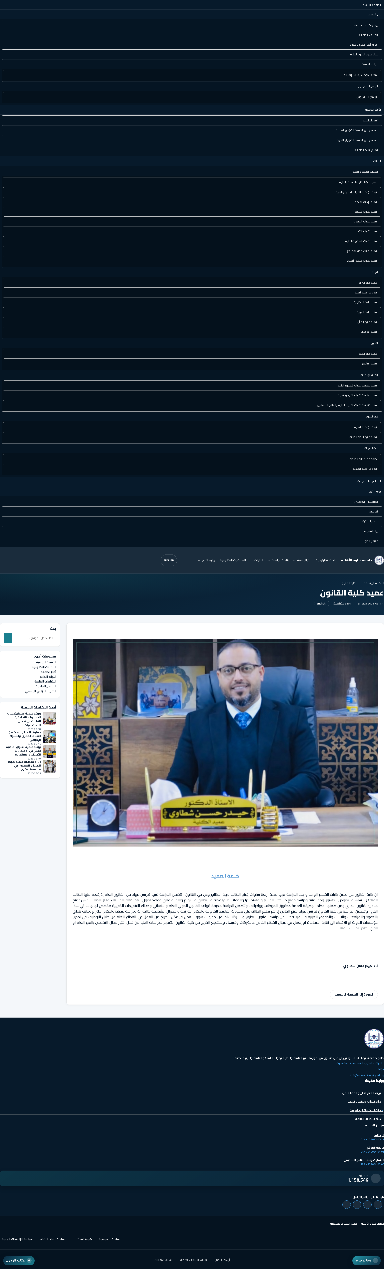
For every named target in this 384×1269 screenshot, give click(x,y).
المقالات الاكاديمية (44, 667)
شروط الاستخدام (82, 1239)
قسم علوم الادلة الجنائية (363, 436)
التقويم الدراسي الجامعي (40, 691)
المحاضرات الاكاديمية (369, 481)
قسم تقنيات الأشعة (365, 211)
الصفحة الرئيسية (372, 4)
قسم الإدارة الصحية (366, 201)
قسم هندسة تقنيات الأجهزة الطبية (357, 385)
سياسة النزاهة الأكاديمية (17, 1239)
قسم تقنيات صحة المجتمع (362, 250)
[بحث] (8, 638)
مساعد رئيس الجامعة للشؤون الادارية (357, 140)
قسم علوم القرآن (367, 321)
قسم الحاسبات (369, 331)
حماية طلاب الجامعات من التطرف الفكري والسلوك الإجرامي (25, 736)
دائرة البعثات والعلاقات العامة (365, 1101)
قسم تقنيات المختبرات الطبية (361, 241)
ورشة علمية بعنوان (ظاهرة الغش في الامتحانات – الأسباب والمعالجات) (23, 750)
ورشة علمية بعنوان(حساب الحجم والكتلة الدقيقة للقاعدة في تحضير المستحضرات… (24, 719)
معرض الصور (371, 540)
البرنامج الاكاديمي (368, 86)
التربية (375, 272)
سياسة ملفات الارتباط (52, 1239)
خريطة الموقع (375, 1147)
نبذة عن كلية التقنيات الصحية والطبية (356, 192)
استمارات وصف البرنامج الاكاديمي (363, 1160)
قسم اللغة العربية (367, 312)
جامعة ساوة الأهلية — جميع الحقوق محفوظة (357, 1223)
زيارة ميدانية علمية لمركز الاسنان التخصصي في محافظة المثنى (24, 765)
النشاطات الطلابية (45, 681)
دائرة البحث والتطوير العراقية (366, 1110)
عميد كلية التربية (367, 282)
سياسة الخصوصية (109, 1239)
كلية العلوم (371, 416)
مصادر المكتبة (370, 521)
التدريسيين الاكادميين (366, 501)
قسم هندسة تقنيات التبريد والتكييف (357, 395)
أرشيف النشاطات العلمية (193, 1259)
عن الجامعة (374, 14)
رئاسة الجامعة (373, 109)
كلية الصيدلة (371, 448)
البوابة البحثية (48, 676)
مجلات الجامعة (370, 64)
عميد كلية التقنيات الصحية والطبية (358, 182)
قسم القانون (369, 363)
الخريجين (373, 511)
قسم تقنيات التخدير (366, 231)
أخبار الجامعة (48, 672)
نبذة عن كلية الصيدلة (365, 468)
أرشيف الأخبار (222, 1259)
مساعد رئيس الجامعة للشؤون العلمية (357, 130)
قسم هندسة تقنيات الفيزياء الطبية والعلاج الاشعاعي (347, 405)
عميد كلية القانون (367, 353)
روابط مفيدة (371, 531)
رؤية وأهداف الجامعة (366, 25)
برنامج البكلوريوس (366, 96)
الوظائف (379, 1135)
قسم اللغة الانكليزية (365, 302)
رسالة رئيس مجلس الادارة (364, 44)
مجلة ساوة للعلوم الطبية (364, 54)
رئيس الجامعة (370, 120)
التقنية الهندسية (369, 374)
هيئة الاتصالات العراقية (369, 1118)
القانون (374, 343)
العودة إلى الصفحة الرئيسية (354, 994)
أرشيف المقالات (163, 1259)
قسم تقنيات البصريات (365, 221)
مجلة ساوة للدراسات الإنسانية (360, 74)
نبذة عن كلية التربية (366, 292)
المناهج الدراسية (46, 686)
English (169, 560)
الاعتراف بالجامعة (368, 34)
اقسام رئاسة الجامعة (366, 149)
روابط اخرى (375, 491)
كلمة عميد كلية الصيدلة (363, 458)
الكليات (377, 160)
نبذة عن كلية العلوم (365, 427)
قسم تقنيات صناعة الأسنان (362, 260)
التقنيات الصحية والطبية (365, 171)
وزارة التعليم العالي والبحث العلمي (362, 1093)
